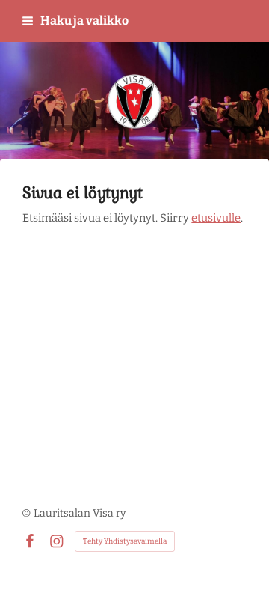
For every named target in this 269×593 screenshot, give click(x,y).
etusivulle (216, 218)
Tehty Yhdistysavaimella (125, 541)
